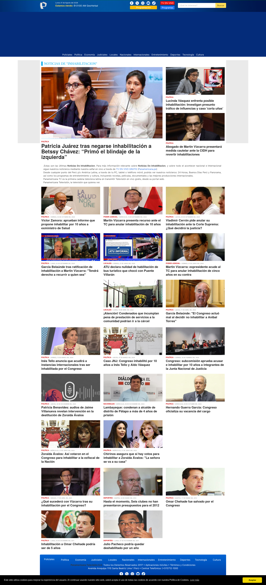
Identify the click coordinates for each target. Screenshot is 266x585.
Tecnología (188, 54)
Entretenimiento (160, 54)
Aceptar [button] (252, 580)
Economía (89, 54)
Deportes (175, 54)
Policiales (67, 54)
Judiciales (102, 54)
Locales (114, 54)
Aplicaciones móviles (156, 565)
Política (78, 54)
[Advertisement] (133, 31)
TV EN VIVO (167, 3)
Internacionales (141, 54)
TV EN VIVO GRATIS (126, 169)
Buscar (220, 5)
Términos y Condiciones (182, 565)
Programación (143, 7)
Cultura (200, 54)
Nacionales (125, 54)
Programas (167, 7)
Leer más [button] (194, 580)
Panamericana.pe (147, 169)
